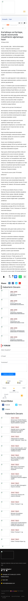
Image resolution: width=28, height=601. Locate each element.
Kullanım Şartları (5, 596)
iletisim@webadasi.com (9, 583)
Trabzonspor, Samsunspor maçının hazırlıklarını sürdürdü (17, 313)
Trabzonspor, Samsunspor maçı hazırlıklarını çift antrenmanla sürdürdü (17, 331)
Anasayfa (4, 19)
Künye (22, 596)
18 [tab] (12, 25)
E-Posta (3, 356)
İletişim (4, 597)
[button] (24, 11)
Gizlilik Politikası (15, 596)
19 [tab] (13, 25)
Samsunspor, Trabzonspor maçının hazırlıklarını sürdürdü (17, 340)
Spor (10, 19)
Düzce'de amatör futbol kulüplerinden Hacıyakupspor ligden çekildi (17, 304)
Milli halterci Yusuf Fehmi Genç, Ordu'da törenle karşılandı (17, 468)
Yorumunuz (4, 362)
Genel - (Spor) (13, 291)
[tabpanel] (14, 28)
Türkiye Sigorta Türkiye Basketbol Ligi (15, 295)
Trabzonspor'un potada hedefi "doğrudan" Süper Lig (18, 439)
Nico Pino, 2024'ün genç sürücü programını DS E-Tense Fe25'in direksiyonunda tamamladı (18, 459)
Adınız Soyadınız (6, 350)
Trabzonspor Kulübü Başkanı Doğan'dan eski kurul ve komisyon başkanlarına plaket (19, 524)
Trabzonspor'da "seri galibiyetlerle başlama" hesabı (17, 322)
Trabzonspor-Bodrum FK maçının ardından (17, 495)
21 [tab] (16, 25)
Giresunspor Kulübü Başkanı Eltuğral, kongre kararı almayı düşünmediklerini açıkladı (19, 421)
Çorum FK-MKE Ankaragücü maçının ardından (18, 486)
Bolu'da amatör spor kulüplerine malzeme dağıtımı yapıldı (19, 477)
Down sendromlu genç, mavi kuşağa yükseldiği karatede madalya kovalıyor (18, 449)
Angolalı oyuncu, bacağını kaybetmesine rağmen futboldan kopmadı (18, 431)
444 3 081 (5, 580)
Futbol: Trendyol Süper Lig (18, 541)
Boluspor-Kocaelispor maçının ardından (17, 514)
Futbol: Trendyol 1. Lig (17, 504)
